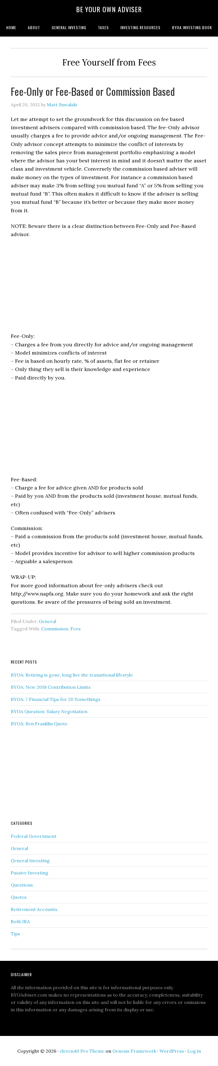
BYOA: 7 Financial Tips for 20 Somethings (55, 699)
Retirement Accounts (34, 909)
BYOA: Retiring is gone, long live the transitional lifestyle (72, 675)
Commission (54, 628)
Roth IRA (20, 921)
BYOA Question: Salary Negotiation (49, 711)
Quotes (19, 897)
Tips (15, 933)
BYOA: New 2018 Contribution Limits (51, 687)
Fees (75, 628)
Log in (194, 1051)
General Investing (30, 860)
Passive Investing (29, 873)
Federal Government (33, 836)
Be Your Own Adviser (109, 9)
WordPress (172, 1051)
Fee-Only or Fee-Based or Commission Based (93, 91)
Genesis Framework (134, 1051)
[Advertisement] (109, 285)
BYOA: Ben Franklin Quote (39, 723)
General (47, 621)
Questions (22, 885)
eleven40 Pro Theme (82, 1051)
